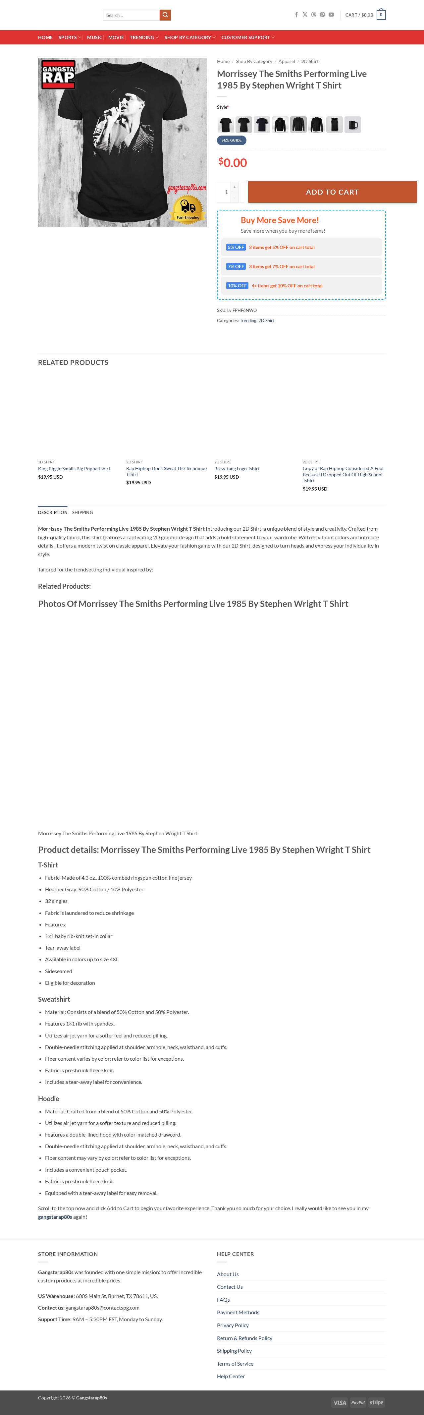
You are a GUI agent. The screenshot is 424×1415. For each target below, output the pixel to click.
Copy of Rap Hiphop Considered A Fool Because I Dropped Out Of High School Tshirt (343, 474)
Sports (68, 37)
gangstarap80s (55, 1216)
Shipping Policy (234, 1350)
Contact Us (230, 1286)
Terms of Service (235, 1363)
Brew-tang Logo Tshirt (237, 468)
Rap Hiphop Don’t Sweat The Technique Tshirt (166, 471)
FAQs (223, 1299)
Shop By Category (188, 37)
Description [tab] (53, 512)
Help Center (231, 1376)
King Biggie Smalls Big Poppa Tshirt (74, 468)
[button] (365, 15)
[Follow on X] (305, 15)
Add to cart (332, 192)
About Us (228, 1274)
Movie (116, 37)
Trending (142, 37)
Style (223, 107)
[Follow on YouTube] (331, 15)
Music (94, 37)
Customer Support (246, 37)
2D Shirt (310, 61)
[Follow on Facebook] (296, 15)
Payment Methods (238, 1312)
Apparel (287, 61)
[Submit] (165, 15)
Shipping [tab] (82, 512)
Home (45, 37)
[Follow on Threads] (313, 15)
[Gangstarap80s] (65, 15)
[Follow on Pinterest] (322, 15)
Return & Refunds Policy (244, 1338)
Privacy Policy (233, 1325)
